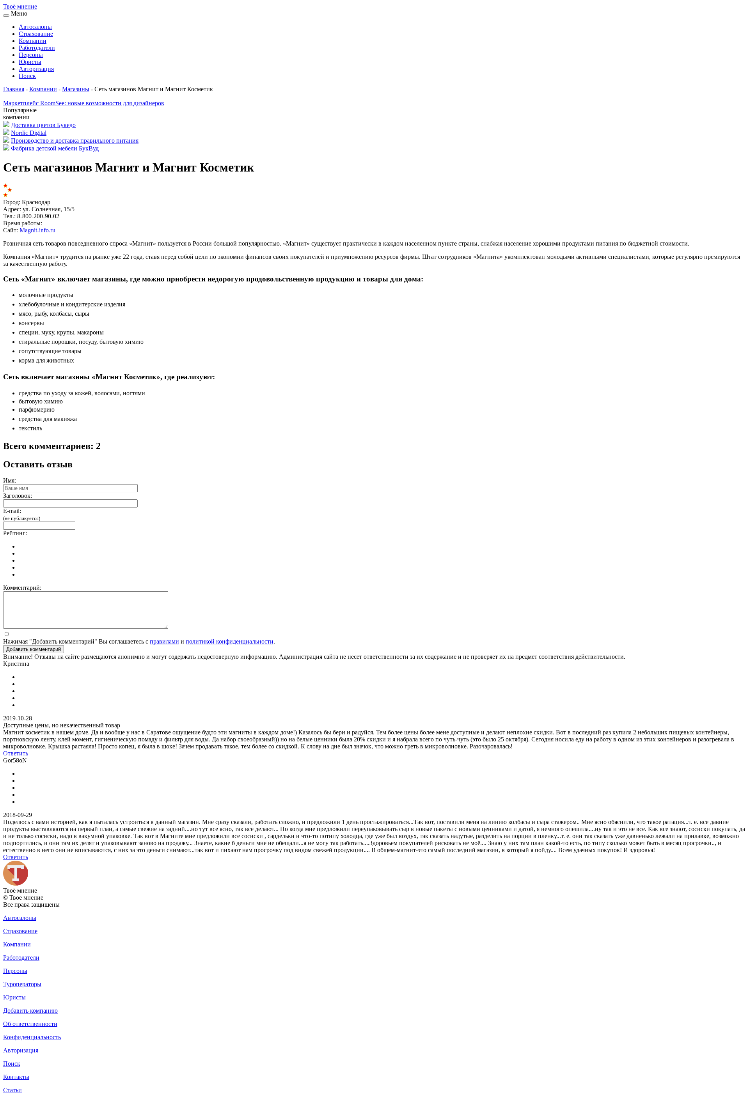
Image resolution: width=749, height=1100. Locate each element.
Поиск (27, 76)
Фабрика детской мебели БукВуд (55, 148)
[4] (21, 567)
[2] (21, 553)
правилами (164, 641)
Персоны (31, 54)
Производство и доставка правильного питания (74, 140)
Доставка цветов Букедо (43, 125)
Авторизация (36, 68)
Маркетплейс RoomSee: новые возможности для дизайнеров (83, 103)
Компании (32, 40)
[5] (21, 574)
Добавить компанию (30, 1010)
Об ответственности (30, 1023)
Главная (13, 89)
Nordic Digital (28, 132)
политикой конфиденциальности (229, 641)
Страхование (36, 33)
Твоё (20, 6)
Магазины (75, 89)
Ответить (15, 753)
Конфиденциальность (32, 1037)
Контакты (16, 1076)
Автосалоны (35, 26)
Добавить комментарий (33, 649)
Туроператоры (22, 984)
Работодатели (37, 47)
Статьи (12, 1090)
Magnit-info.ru (37, 230)
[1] (21, 546)
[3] (21, 560)
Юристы (30, 61)
